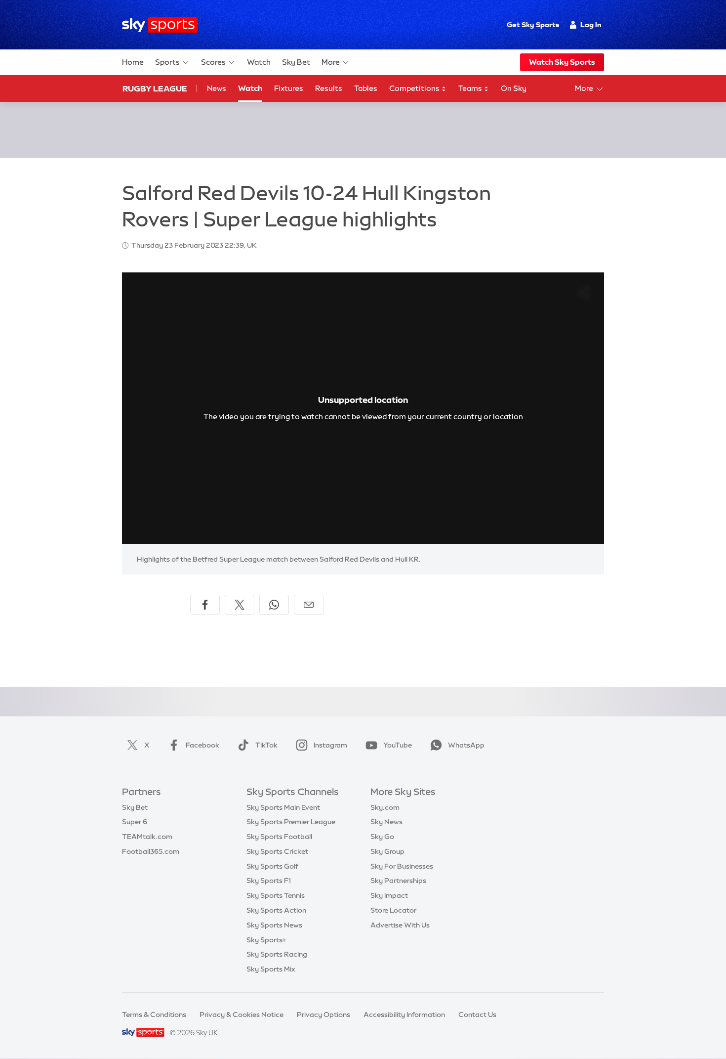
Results (328, 88)
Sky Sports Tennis (275, 895)
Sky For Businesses (401, 866)
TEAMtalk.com (147, 836)
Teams (471, 88)
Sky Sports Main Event (283, 807)
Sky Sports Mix (270, 969)
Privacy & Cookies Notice (241, 1014)
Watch (259, 62)
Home (133, 62)
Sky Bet (296, 62)
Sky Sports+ (266, 939)
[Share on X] (239, 605)
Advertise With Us (400, 925)
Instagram (330, 745)
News (216, 88)
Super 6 (134, 821)
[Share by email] (308, 605)
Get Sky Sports (533, 24)
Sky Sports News (274, 925)
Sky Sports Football (279, 836)
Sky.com (385, 807)
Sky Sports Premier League (290, 821)
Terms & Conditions (154, 1014)
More (331, 62)
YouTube (397, 745)
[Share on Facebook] (205, 605)
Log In (591, 24)
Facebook (202, 745)
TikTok (266, 745)
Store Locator (393, 910)
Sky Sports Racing (276, 954)
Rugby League (154, 88)
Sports (167, 62)
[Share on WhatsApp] (274, 605)
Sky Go (382, 836)
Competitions (415, 88)
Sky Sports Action (276, 910)
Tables (365, 88)
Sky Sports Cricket (277, 851)
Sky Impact (389, 895)
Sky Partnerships (398, 880)
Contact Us (477, 1014)
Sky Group (387, 851)
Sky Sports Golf (272, 866)
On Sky (513, 88)
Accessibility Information (404, 1014)
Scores (213, 62)
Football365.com (150, 851)
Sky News (386, 821)
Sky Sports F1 (268, 880)
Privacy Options (323, 1014)
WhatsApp (466, 745)
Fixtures (288, 88)
